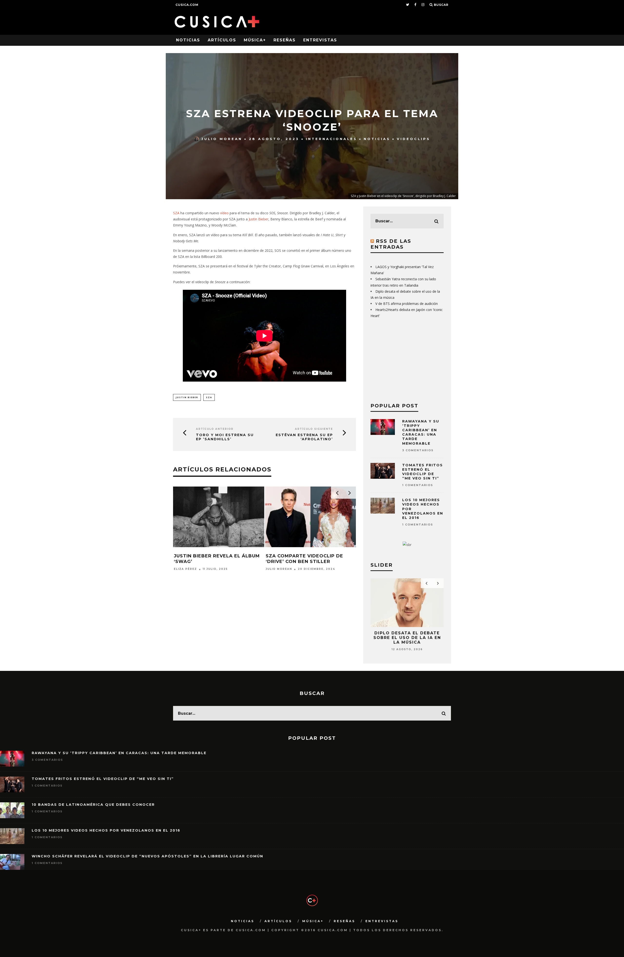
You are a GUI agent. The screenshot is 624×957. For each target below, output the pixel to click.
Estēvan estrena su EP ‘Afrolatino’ (304, 437)
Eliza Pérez (185, 574)
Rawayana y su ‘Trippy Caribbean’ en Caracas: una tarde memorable (420, 432)
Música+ (255, 40)
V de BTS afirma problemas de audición (406, 303)
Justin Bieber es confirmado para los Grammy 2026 (307, 558)
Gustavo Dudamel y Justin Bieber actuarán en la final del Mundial (214, 561)
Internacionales (331, 139)
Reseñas (284, 40)
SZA (176, 213)
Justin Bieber (258, 219)
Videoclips (413, 139)
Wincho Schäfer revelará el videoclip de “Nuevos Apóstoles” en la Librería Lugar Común (147, 856)
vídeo (224, 213)
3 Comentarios (418, 450)
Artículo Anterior (215, 429)
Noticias (188, 40)
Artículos (222, 40)
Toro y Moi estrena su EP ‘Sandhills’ (225, 437)
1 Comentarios (417, 485)
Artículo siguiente (314, 429)
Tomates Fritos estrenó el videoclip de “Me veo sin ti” (422, 472)
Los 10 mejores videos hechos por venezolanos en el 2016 (106, 830)
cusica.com (187, 5)
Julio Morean (221, 139)
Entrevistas (320, 40)
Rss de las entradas (390, 244)
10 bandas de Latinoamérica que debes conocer (93, 804)
